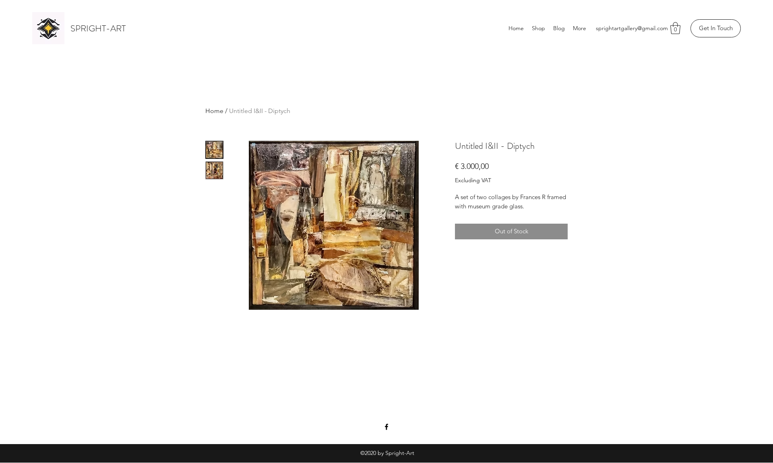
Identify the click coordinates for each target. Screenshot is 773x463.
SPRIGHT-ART (98, 28)
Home (214, 111)
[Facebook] (386, 427)
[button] (675, 28)
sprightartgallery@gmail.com (632, 28)
